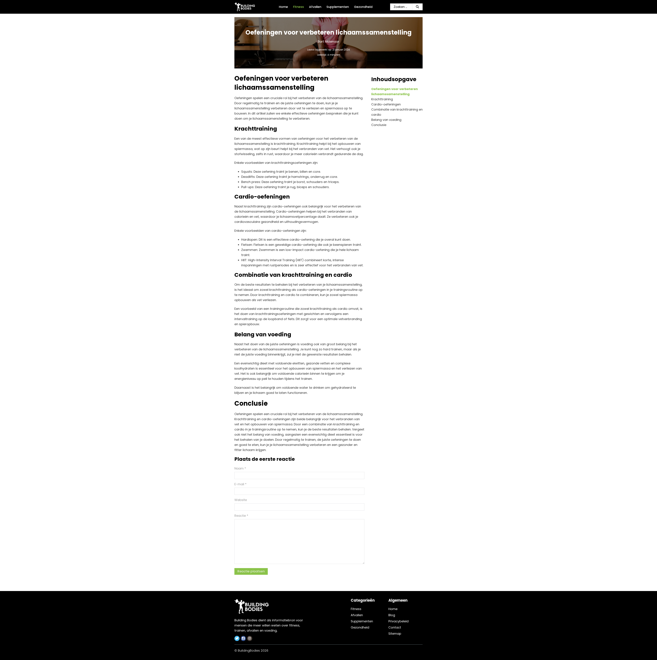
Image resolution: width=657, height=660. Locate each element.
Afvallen (315, 7)
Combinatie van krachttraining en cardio (397, 112)
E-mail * (240, 484)
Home (283, 7)
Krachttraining (382, 99)
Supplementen (337, 7)
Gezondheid (363, 7)
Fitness (298, 7)
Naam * (240, 468)
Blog (391, 615)
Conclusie (378, 125)
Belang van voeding (386, 120)
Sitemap (394, 633)
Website (240, 500)
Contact (394, 627)
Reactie (241, 515)
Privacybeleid (398, 621)
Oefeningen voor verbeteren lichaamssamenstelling (394, 91)
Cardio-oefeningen (386, 104)
